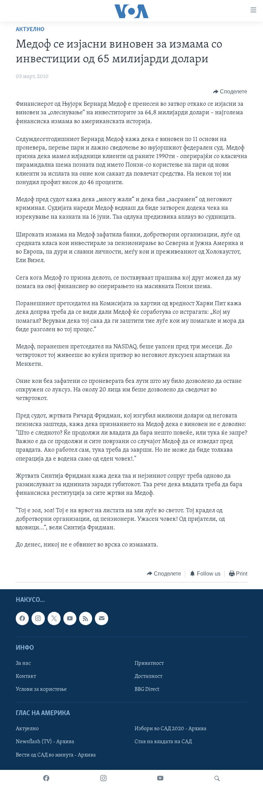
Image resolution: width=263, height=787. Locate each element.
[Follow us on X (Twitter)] (54, 618)
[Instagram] (103, 778)
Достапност (148, 676)
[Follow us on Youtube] (69, 618)
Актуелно (30, 30)
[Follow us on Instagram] (38, 618)
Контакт (26, 676)
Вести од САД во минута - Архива (56, 755)
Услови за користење (41, 689)
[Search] (217, 778)
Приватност (149, 663)
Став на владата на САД (163, 742)
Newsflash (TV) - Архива (45, 742)
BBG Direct (147, 689)
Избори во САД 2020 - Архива (170, 729)
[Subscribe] (101, 618)
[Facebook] (46, 778)
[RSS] (85, 618)
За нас (23, 663)
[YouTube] (160, 778)
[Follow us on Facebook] (22, 618)
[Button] (230, 91)
